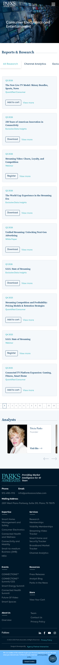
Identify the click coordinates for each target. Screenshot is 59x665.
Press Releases (37, 574)
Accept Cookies (29, 661)
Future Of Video (10, 598)
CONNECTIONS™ (10, 574)
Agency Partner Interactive (38, 647)
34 (54, 406)
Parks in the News (39, 583)
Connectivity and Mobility (11, 543)
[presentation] (46, 459)
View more (28, 103)
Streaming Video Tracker (38, 532)
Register (11, 176)
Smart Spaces (9, 602)
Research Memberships (37, 521)
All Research (10, 64)
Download (12, 139)
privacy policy (42, 655)
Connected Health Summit (11, 592)
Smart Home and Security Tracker (38, 539)
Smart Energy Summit (13, 586)
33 (49, 406)
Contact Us (36, 618)
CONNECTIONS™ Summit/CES (10, 580)
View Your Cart (37, 600)
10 (40, 406)
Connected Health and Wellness (11, 535)
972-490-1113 (8, 493)
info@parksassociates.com (32, 493)
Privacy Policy (38, 622)
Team (33, 613)
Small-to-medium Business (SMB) (11, 550)
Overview (6, 620)
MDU (4, 556)
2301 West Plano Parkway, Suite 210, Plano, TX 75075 (28, 503)
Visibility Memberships (41, 527)
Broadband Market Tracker (40, 547)
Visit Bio (34, 448)
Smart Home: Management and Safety (11, 522)
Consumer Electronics (13, 530)
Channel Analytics (35, 64)
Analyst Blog (36, 579)
